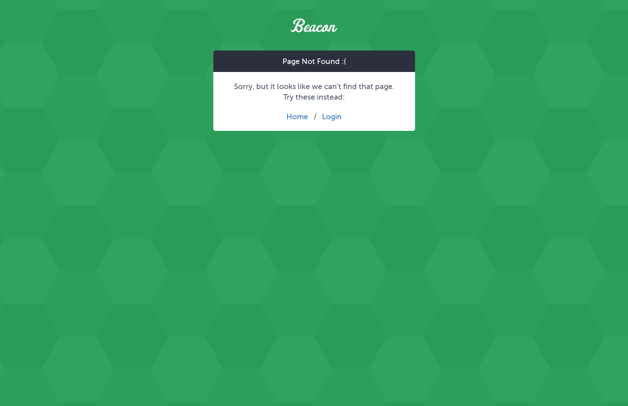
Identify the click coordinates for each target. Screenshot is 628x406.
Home (297, 116)
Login (332, 116)
